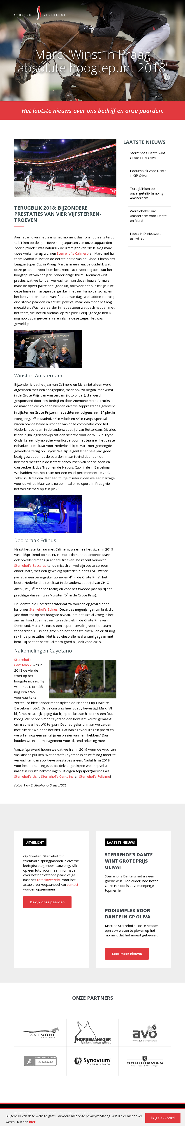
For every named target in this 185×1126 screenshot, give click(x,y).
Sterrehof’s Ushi (26, 776)
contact (72, 884)
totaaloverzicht (48, 879)
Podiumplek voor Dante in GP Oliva (127, 913)
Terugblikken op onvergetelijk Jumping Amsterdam (146, 193)
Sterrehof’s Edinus (43, 609)
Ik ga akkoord (163, 1117)
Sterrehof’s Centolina (57, 776)
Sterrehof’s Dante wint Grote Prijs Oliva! (147, 155)
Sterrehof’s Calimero (73, 253)
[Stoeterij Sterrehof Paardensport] (39, 12)
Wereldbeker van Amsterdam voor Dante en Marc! (148, 216)
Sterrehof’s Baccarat (30, 565)
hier (32, 1122)
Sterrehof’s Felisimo (94, 776)
